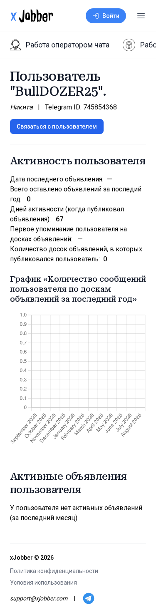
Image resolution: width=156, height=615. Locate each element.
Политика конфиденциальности (54, 571)
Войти (110, 15)
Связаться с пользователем (57, 126)
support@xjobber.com (38, 598)
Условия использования (43, 582)
